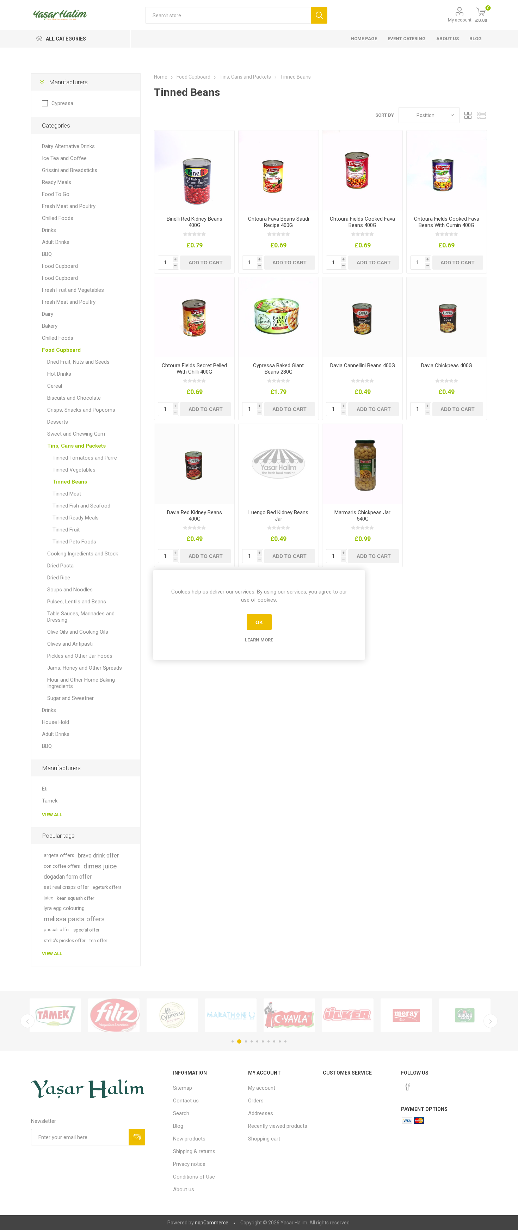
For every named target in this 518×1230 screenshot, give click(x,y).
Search (181, 1113)
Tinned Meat (67, 494)
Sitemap (182, 1088)
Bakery (49, 326)
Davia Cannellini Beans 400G (362, 365)
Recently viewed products (277, 1126)
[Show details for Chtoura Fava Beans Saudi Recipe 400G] (279, 170)
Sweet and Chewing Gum (76, 434)
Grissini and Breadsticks (69, 170)
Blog (475, 38)
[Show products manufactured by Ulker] (341, 1015)
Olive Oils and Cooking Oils (77, 632)
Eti (45, 789)
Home (160, 77)
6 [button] (263, 1041)
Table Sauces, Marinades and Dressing (81, 616)
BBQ (47, 254)
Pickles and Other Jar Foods (79, 656)
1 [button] (233, 1041)
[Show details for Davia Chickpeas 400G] (447, 317)
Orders (256, 1100)
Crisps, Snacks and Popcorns (81, 410)
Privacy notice (189, 1164)
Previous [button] (27, 1021)
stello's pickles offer (65, 940)
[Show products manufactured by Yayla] (283, 1015)
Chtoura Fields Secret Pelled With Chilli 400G (194, 368)
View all (52, 814)
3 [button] (245, 1041)
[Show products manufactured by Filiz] (107, 1015)
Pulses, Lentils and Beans (76, 601)
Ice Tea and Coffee (64, 158)
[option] (49, 1015)
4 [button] (252, 1041)
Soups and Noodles (70, 589)
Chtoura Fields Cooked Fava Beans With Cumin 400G (446, 222)
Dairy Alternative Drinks (68, 146)
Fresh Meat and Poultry (68, 206)
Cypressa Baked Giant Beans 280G (278, 368)
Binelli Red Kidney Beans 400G (194, 222)
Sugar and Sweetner (70, 698)
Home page (364, 38)
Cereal (54, 386)
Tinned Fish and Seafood (81, 506)
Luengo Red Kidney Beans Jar (278, 515)
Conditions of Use (194, 1177)
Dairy (47, 314)
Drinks (49, 230)
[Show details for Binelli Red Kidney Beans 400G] (194, 170)
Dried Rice (58, 577)
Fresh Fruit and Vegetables (73, 290)
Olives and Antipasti (70, 644)
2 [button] (238, 1041)
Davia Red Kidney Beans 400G (194, 515)
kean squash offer (75, 898)
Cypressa (62, 103)
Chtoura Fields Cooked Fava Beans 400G (362, 222)
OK (259, 622)
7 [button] (268, 1041)
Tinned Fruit (66, 530)
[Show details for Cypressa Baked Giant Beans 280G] (279, 317)
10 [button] (285, 1041)
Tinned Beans (70, 482)
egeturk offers (107, 887)
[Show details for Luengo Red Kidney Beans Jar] (279, 464)
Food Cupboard (60, 266)
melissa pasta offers (74, 919)
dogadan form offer (68, 876)
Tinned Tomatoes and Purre (85, 458)
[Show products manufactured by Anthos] (224, 1015)
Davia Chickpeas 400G (446, 365)
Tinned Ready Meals (76, 518)
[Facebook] (407, 1086)
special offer (86, 930)
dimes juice (100, 866)
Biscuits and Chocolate (74, 398)
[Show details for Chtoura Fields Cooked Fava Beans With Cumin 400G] (447, 170)
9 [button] (280, 1041)
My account (459, 20)
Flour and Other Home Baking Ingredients (81, 683)
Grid (468, 115)
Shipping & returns (194, 1151)
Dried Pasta (60, 565)
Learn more (259, 639)
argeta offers (59, 856)
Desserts (57, 422)
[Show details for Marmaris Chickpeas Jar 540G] (362, 464)
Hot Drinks (59, 374)
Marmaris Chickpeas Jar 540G (362, 515)
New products (189, 1139)
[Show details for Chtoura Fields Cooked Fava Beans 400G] (362, 170)
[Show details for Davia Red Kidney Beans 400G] (194, 464)
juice (48, 897)
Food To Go (55, 194)
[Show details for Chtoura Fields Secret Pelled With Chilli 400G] (194, 317)
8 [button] (274, 1041)
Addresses (260, 1113)
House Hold (55, 722)
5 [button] (257, 1041)
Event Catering (407, 38)
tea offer (98, 940)
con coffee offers (62, 866)
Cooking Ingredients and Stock (82, 554)
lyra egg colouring (64, 908)
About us (447, 38)
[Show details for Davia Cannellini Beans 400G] (362, 317)
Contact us (186, 1100)
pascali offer (57, 929)
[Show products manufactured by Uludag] (458, 1015)
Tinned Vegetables (74, 470)
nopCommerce (211, 1222)
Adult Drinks (55, 242)
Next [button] (490, 1021)
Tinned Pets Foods (74, 542)
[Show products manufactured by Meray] (400, 1015)
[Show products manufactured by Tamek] (49, 1015)
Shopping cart (264, 1139)
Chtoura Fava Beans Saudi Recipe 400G (278, 222)
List (481, 115)
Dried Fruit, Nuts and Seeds (78, 362)
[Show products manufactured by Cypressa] (166, 1015)
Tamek (49, 801)
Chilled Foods (57, 218)
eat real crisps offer (66, 887)
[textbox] (228, 15)
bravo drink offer (98, 855)
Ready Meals (56, 182)
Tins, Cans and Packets (76, 446)
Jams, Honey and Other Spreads (84, 668)
